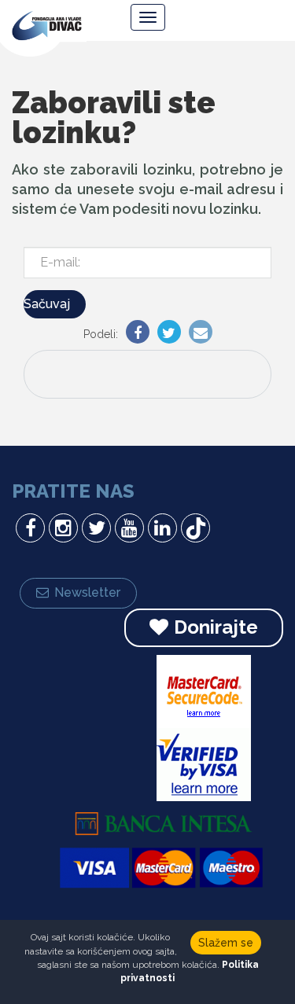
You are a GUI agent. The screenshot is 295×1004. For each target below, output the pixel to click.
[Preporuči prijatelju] (196, 334)
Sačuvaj (47, 303)
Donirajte (216, 627)
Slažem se (225, 942)
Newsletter (87, 592)
